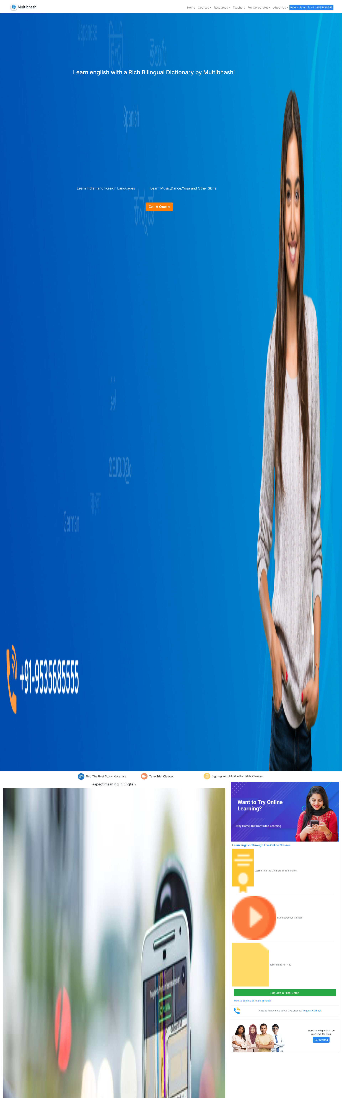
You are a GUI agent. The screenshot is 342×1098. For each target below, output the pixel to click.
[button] (204, 7)
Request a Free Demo (284, 993)
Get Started (321, 1039)
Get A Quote (159, 207)
